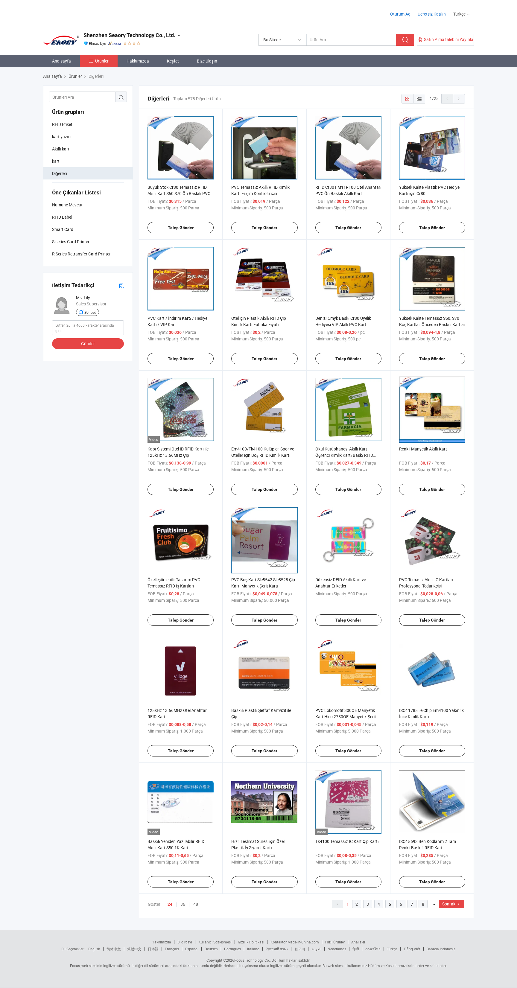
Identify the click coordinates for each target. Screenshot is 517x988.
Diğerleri (59, 173)
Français (172, 948)
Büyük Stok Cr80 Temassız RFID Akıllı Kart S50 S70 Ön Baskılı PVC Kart (179, 193)
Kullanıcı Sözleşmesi (215, 942)
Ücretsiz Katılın (432, 14)
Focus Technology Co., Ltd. (255, 960)
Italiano (253, 948)
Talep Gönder (181, 227)
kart (56, 161)
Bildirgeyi (184, 942)
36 (182, 904)
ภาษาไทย (373, 948)
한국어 (299, 948)
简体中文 (114, 948)
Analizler (358, 942)
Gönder (88, 343)
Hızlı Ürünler (335, 942)
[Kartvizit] (121, 285)
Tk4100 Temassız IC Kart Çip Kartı (347, 841)
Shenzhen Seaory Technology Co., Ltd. (129, 35)
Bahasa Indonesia (441, 948)
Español (191, 948)
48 (195, 904)
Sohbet (90, 312)
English (94, 948)
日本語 (153, 948)
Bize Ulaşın (207, 61)
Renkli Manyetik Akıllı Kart (423, 449)
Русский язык (277, 948)
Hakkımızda (138, 61)
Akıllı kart (60, 149)
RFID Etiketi (62, 124)
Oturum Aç (400, 14)
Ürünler (102, 61)
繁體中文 (134, 948)
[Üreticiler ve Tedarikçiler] (81, 12)
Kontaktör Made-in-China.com (294, 942)
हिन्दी (355, 948)
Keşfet (173, 61)
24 (170, 904)
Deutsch (211, 948)
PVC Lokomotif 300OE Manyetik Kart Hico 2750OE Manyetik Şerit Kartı (345, 716)
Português (232, 948)
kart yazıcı (62, 136)
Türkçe (392, 948)
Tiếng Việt (412, 948)
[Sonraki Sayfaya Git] (459, 98)
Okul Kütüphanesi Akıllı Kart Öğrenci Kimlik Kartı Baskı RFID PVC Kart (344, 455)
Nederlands (337, 948)
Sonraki (449, 904)
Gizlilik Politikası (251, 942)
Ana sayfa (61, 61)
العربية (316, 948)
